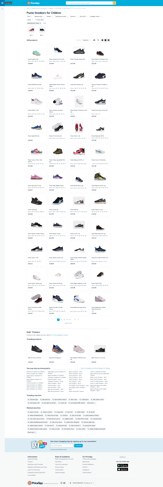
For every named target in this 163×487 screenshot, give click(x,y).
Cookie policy (59, 470)
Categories (86, 470)
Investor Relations (88, 464)
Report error (68, 323)
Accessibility (32, 475)
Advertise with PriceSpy (35, 464)
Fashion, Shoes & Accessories (39, 8)
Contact (30, 461)
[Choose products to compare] (94, 40)
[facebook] (64, 483)
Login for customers (34, 470)
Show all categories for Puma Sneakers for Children (95, 368)
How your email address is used (58, 449)
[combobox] (89, 3)
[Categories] (2, 3)
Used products (87, 472)
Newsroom (86, 461)
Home (28, 8)
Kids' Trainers (66, 8)
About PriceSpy (32, 459)
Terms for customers (61, 464)
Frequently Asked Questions (36, 472)
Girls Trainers (53, 335)
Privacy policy (59, 467)
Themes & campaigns (89, 459)
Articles (85, 467)
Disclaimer (58, 461)
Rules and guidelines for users (64, 459)
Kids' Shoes (58, 8)
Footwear (51, 8)
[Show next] (78, 319)
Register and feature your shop (37, 467)
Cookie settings (60, 472)
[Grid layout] (102, 40)
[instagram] (61, 483)
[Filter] (2, 9)
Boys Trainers (64, 335)
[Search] (114, 3)
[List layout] (105, 40)
